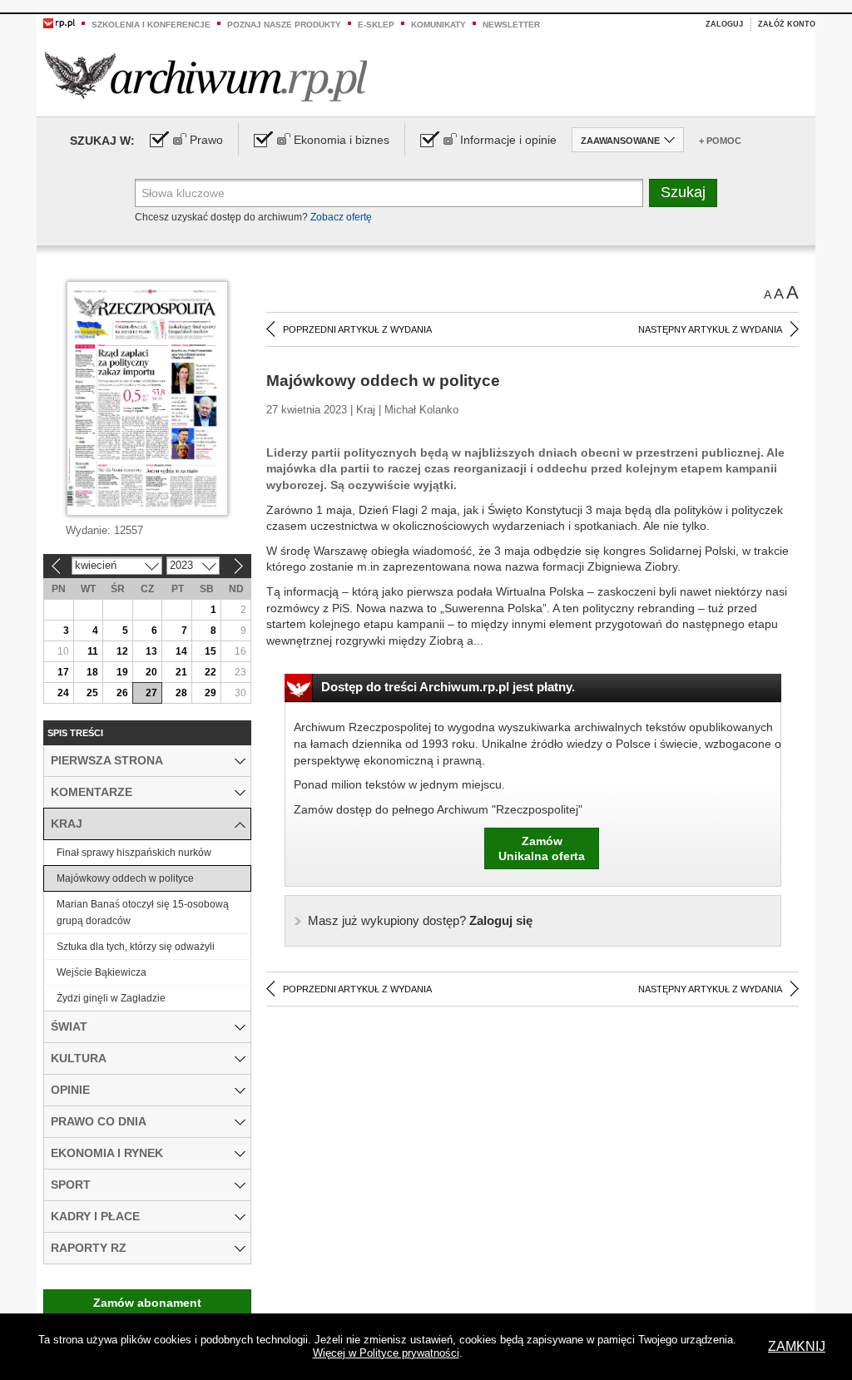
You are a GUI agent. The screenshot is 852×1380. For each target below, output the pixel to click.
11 (92, 651)
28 (181, 693)
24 (63, 693)
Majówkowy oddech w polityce (125, 878)
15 (210, 651)
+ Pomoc (720, 141)
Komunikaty (438, 24)
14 (181, 651)
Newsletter (511, 24)
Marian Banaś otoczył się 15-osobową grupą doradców (143, 912)
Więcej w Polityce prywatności (386, 1353)
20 (151, 672)
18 (92, 672)
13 (151, 651)
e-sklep (376, 24)
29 (210, 693)
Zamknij (796, 1346)
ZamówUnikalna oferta (541, 848)
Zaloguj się (420, 920)
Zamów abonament (147, 1302)
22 (210, 672)
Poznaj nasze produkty (284, 24)
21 (181, 672)
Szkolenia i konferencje (151, 24)
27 (151, 693)
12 (122, 651)
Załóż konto (786, 24)
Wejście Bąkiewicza (101, 972)
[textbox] (389, 193)
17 (63, 672)
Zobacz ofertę (341, 217)
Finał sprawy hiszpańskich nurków (134, 852)
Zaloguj (724, 24)
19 (122, 672)
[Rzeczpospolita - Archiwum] (206, 76)
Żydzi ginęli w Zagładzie (111, 998)
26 (122, 693)
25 (92, 693)
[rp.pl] (59, 22)
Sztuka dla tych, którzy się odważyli (136, 946)
